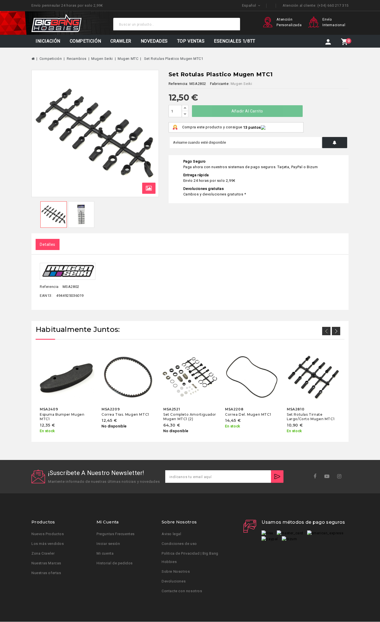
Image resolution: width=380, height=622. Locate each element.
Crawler (120, 41)
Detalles (47, 244)
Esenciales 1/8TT (234, 41)
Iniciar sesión (108, 544)
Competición (85, 41)
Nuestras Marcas (46, 563)
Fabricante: (220, 84)
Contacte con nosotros (182, 591)
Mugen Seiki (241, 84)
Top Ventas (191, 41)
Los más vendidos (47, 544)
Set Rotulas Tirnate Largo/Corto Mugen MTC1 (310, 416)
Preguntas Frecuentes (116, 534)
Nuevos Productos (47, 534)
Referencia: (179, 84)
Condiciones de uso (179, 544)
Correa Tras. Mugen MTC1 (125, 414)
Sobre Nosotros (176, 572)
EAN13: (46, 295)
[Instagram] (341, 476)
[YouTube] (328, 476)
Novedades (154, 41)
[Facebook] (317, 476)
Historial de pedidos (115, 563)
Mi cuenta (105, 554)
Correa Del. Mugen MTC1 (248, 414)
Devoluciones (174, 581)
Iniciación (48, 41)
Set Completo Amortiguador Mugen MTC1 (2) (189, 416)
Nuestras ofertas (46, 573)
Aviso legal (171, 534)
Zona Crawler (43, 554)
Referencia (49, 287)
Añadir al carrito (247, 111)
